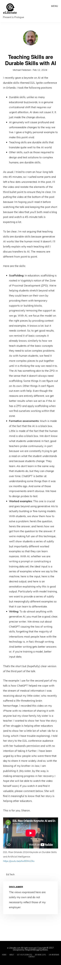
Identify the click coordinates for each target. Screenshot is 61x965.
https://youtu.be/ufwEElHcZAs (18, 860)
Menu (54, 6)
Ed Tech (10, 874)
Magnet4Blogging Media (36, 950)
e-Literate (22, 9)
